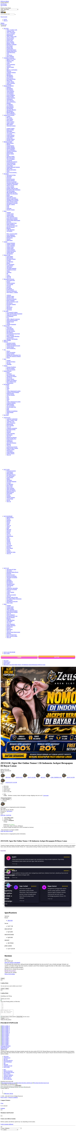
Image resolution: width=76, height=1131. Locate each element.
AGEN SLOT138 (8, 1065)
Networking (9, 493)
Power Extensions (11, 64)
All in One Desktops (11, 442)
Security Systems (11, 209)
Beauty (8, 372)
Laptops (8, 116)
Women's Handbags (11, 367)
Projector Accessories (12, 181)
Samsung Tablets (10, 156)
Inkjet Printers (10, 257)
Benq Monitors (10, 107)
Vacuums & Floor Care (12, 225)
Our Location (4, 5)
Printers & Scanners (11, 470)
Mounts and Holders (11, 169)
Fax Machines (10, 261)
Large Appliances (11, 235)
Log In (5, 19)
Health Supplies (10, 393)
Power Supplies (10, 41)
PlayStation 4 (10, 582)
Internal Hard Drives (11, 49)
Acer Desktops (10, 93)
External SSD (10, 48)
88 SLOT (43, 777)
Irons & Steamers (11, 227)
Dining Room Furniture (12, 219)
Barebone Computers (11, 44)
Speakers (9, 432)
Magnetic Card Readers (12, 339)
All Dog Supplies (11, 395)
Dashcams (9, 208)
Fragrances (9, 373)
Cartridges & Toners (11, 269)
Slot (4, 1063)
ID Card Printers (10, 264)
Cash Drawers (10, 328)
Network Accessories (11, 299)
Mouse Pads (9, 80)
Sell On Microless (8, 1079)
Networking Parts (11, 280)
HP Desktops (10, 88)
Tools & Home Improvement (13, 220)
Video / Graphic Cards (12, 29)
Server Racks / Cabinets (12, 292)
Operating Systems (11, 343)
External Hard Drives (12, 51)
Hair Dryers (9, 377)
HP (7, 273)
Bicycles (9, 363)
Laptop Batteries (10, 136)
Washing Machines (11, 236)
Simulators (9, 580)
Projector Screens (11, 179)
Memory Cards (10, 60)
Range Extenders (11, 300)
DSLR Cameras (10, 185)
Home (5, 211)
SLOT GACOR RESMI (9, 652)
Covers (8, 549)
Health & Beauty (8, 371)
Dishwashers (10, 240)
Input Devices (10, 77)
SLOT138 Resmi (8, 1061)
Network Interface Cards (12, 301)
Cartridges (9, 272)
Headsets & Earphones (12, 161)
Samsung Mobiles (11, 148)
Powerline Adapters (11, 304)
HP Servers (9, 308)
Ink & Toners (10, 485)
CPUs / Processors (11, 32)
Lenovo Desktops (11, 95)
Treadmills (9, 364)
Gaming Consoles (11, 244)
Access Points (10, 284)
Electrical (9, 221)
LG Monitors (10, 104)
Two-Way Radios (11, 191)
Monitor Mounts (10, 112)
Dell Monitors (10, 108)
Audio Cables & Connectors (13, 319)
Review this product (10, 971)
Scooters (9, 360)
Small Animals (10, 412)
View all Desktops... (11, 101)
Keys (8, 317)
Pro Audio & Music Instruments (14, 598)
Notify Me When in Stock (7, 831)
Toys (5, 349)
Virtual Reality (10, 585)
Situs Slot (6, 1064)
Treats (8, 388)
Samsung (9, 276)
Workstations (10, 99)
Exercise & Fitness (11, 361)
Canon (8, 275)
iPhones (8, 144)
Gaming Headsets (11, 249)
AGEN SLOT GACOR (11, 782)
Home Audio (10, 196)
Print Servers (10, 303)
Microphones (10, 75)
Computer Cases (10, 31)
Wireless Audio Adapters (12, 199)
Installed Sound (10, 321)
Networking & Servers (9, 279)
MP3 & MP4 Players (11, 192)
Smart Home (9, 600)
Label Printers (10, 265)
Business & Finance (11, 344)
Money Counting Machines (13, 336)
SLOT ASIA (7, 469)
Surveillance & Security (12, 203)
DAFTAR (56, 657)
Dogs (8, 385)
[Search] (15, 14)
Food (8, 387)
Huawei (8, 521)
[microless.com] (3, 12)
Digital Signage (10, 492)
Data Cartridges (10, 56)
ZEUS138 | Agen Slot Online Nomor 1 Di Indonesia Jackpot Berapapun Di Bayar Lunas (24, 664)
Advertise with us (8, 1076)
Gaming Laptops (10, 128)
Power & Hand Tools (12, 223)
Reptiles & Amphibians (12, 411)
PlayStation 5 (10, 581)
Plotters (8, 263)
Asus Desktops (10, 92)
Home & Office (10, 96)
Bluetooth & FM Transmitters (13, 189)
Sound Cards (10, 40)
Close (2, 1103)
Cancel (2, 988)
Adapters (9, 65)
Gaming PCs (10, 440)
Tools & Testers (10, 67)
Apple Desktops (10, 91)
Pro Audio (6, 311)
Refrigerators (10, 237)
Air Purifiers (9, 231)
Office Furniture (10, 216)
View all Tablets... (11, 159)
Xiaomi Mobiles (10, 145)
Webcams (9, 71)
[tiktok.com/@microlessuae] (8, 1093)
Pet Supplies (6, 384)
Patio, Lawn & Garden (12, 233)
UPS (8, 68)
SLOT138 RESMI (8, 516)
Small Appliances (11, 224)
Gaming (5, 241)
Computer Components (12, 418)
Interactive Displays (11, 490)
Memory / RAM (10, 43)
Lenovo (8, 533)
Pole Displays (10, 332)
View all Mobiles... (11, 149)
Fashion (5, 365)
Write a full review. (10, 974)
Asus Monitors (10, 105)
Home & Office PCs (11, 438)
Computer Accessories (9, 57)
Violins (8, 323)
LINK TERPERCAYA (56, 777)
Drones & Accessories (12, 589)
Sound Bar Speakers (11, 197)
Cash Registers (10, 337)
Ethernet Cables (10, 297)
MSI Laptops (10, 124)
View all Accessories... (12, 172)
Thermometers (10, 383)
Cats (8, 396)
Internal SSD (10, 47)
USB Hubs (9, 61)
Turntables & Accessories (12, 200)
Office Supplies (7, 340)
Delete (7, 988)
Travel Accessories (11, 369)
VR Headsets (10, 253)
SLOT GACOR (32, 777)
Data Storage (10, 45)
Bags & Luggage (11, 368)
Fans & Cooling (10, 37)
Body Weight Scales (11, 381)
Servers (8, 305)
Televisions (9, 176)
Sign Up (5, 20)
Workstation (9, 131)
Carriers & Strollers (11, 403)
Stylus (8, 171)
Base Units (9, 327)
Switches (9, 287)
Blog (5, 1069)
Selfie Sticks (9, 168)
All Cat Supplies (10, 405)
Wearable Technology (12, 151)
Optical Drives (10, 39)
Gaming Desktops (11, 97)
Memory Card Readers (12, 69)
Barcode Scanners (11, 331)
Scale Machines (10, 335)
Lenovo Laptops (10, 121)
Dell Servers (9, 307)
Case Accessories (11, 33)
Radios (8, 195)
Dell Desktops (10, 89)
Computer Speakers (11, 72)
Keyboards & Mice (11, 79)
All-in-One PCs (10, 100)
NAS (8, 53)
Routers (8, 281)
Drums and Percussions (12, 320)
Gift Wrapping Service (9, 1072)
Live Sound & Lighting (12, 312)
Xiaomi (8, 522)
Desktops (9, 87)
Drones (8, 351)
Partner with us (7, 1077)
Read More (3, 850)
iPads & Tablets (10, 153)
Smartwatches (10, 152)
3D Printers (9, 267)
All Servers (9, 309)
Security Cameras (11, 204)
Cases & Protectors (11, 163)
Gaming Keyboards (11, 251)
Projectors (9, 177)
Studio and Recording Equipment (14, 313)
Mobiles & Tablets (8, 141)
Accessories (9, 133)
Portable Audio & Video (12, 188)
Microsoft (9, 529)
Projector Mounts (11, 180)
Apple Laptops (10, 123)
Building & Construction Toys (14, 355)
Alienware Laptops (11, 125)
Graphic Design (10, 347)
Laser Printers (10, 256)
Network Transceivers (12, 291)
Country (3, 1128)
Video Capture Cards (11, 36)
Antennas (9, 295)
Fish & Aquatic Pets (11, 407)
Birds (8, 409)
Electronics (6, 173)
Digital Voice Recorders (12, 193)
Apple (8, 537)
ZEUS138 (6, 28)
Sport (5, 359)
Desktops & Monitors (9, 85)
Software (6, 341)
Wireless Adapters (11, 283)
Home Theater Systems (12, 201)
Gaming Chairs (10, 213)
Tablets (8, 526)
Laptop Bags (10, 137)
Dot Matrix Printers (11, 259)
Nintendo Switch (10, 584)
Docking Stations (11, 139)
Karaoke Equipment (11, 324)
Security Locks (10, 140)
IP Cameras (9, 288)
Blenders (9, 228)
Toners (8, 271)
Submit (2, 978)
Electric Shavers (10, 379)
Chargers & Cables (11, 164)
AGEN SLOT (7, 417)
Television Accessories (12, 577)
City (2, 1129)
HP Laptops (9, 117)
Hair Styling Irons (11, 375)
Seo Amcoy (9, 811)
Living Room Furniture (12, 217)
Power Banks (10, 165)
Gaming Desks (10, 215)
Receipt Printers (10, 329)
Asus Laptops (10, 119)
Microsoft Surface (11, 157)
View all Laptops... (11, 132)
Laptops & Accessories (9, 115)
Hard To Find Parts (8, 1071)
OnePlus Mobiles (11, 147)
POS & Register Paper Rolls (13, 333)
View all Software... (11, 348)
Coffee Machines (11, 229)
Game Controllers (11, 83)
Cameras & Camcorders (12, 184)
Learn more (46, 795)
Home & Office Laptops (12, 448)
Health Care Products (12, 380)
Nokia (8, 524)
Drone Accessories (11, 352)
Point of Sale (7, 325)
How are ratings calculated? (12, 962)
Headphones (9, 434)
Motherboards (10, 35)
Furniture (9, 212)
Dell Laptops (10, 120)
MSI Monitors (10, 111)
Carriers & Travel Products (13, 392)
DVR (8, 205)
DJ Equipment (10, 316)
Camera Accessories (11, 594)
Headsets (9, 73)
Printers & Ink (7, 255)
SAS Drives (9, 55)
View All (9, 277)
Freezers (8, 239)
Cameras (9, 590)
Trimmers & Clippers (11, 376)
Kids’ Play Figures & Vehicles (14, 356)
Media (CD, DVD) (11, 59)
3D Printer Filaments (11, 268)
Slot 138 (5, 1059)
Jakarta (5, 1)
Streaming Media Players (12, 183)
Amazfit (8, 541)
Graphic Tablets (10, 81)
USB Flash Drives (11, 52)
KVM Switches (10, 289)
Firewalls (9, 285)
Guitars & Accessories (12, 315)
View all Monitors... (11, 113)
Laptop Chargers (10, 135)
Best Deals (6, 415)
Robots (8, 357)
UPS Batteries (10, 76)
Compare (4, 800)
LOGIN (19, 657)
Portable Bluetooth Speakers (13, 167)
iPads (8, 155)
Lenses (8, 593)
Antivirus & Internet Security (13, 345)
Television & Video (11, 175)
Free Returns (4, 4)
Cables (8, 63)
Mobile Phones (10, 143)
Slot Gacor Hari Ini (8, 1060)
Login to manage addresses (7, 1124)
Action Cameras (10, 187)
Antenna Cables (10, 296)
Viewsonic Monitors (11, 109)
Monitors (9, 103)
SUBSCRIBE (18, 1085)
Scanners (9, 260)
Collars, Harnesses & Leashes (13, 391)
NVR (8, 207)
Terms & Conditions (8, 1075)
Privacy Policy (7, 1073)
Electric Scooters (10, 353)
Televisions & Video (11, 569)
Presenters (9, 84)
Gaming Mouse (10, 252)
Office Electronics (11, 489)
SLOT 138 (6, 568)
